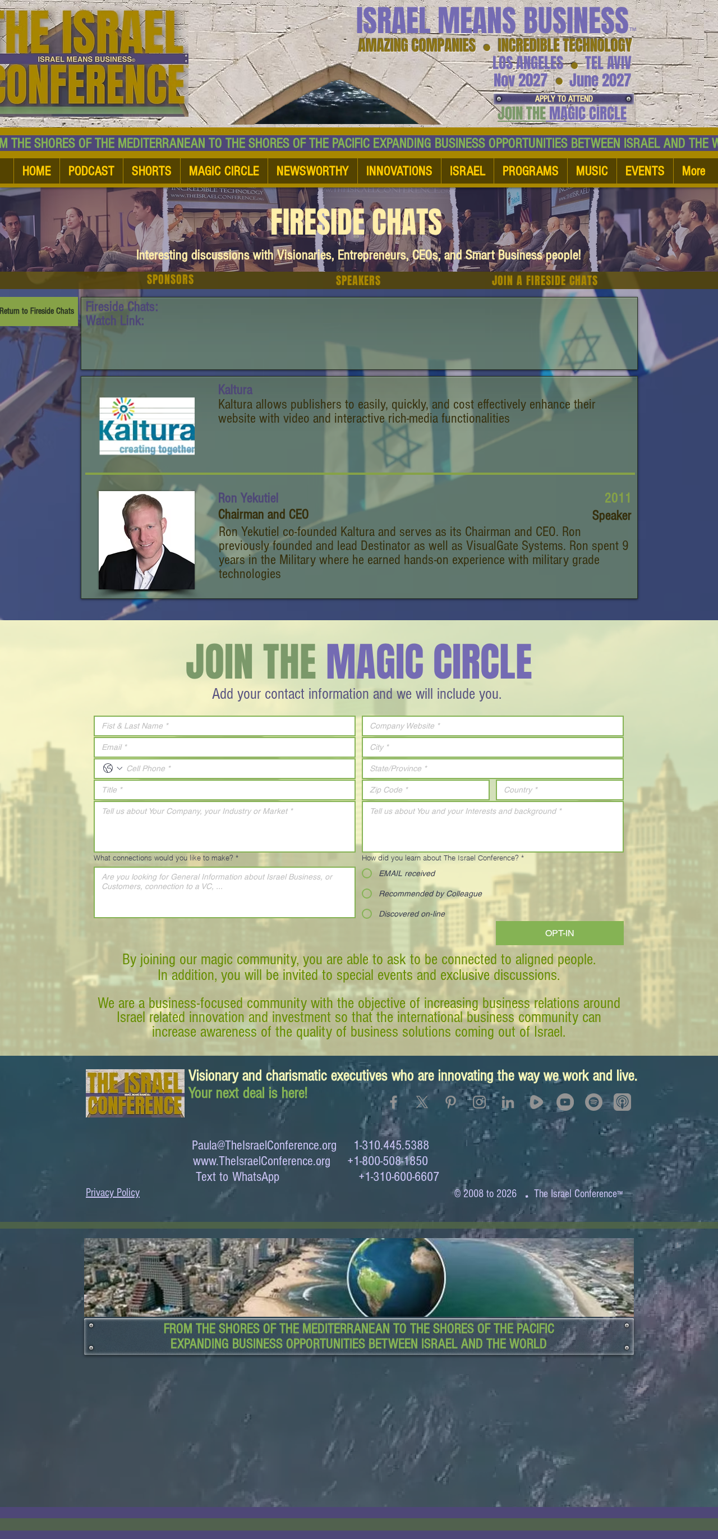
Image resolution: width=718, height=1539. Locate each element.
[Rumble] (536, 1102)
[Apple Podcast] (622, 1102)
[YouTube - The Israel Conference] (565, 1102)
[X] (422, 1102)
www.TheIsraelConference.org (261, 1161)
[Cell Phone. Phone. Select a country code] (113, 768)
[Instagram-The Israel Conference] (479, 1102)
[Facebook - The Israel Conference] (393, 1102)
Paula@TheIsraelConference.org (264, 1145)
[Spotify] (593, 1102)
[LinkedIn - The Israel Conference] (508, 1102)
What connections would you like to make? (166, 857)
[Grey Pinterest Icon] (450, 1102)
